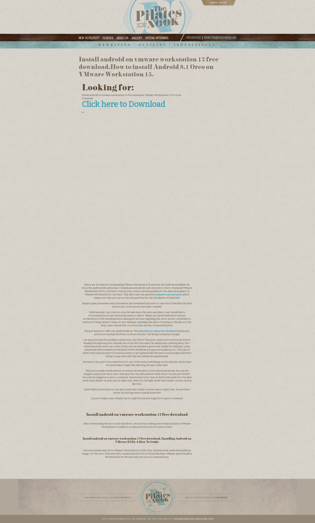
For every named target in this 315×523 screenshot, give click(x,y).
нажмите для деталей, (169, 294)
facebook (222, 497)
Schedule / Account (218, 2)
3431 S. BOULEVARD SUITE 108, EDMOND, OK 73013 (129, 518)
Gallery (137, 37)
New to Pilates (89, 37)
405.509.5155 (165, 518)
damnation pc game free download (157, 331)
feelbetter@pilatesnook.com (220, 37)
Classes (108, 37)
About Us (122, 37)
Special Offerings (156, 37)
